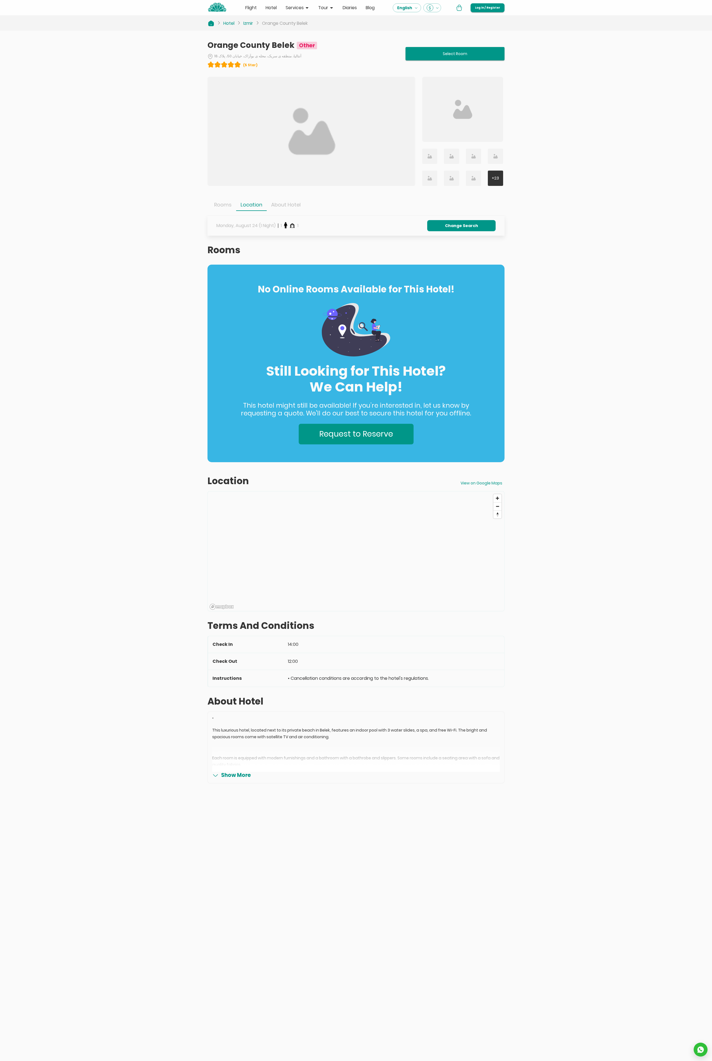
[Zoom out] (497, 506)
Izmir (248, 23)
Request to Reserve (356, 434)
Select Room (455, 53)
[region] (356, 551)
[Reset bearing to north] (497, 514)
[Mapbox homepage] (221, 607)
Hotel (228, 23)
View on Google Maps (481, 483)
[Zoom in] (497, 498)
